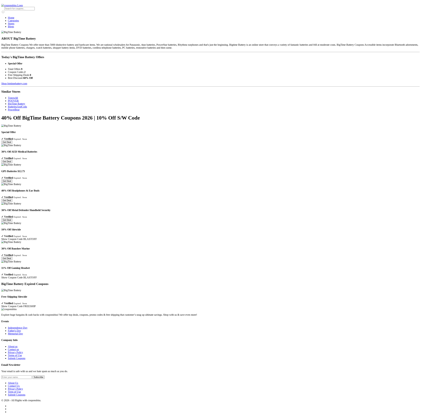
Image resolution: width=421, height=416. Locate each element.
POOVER (13, 100)
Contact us (13, 349)
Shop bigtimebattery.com (14, 83)
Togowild (13, 97)
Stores (11, 23)
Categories (13, 20)
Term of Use (14, 391)
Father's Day (14, 330)
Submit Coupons (16, 358)
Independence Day (17, 327)
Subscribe (38, 377)
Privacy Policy (15, 352)
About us (12, 346)
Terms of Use (15, 355)
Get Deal (7, 142)
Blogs (11, 26)
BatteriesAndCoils (17, 106)
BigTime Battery (16, 103)
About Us (13, 383)
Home (11, 17)
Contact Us (14, 385)
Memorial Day (15, 333)
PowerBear (14, 109)
